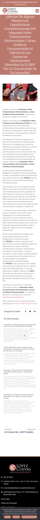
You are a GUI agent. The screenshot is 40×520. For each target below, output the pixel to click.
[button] (37, 11)
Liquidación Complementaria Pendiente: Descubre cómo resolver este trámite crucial (19, 396)
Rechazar (16, 517)
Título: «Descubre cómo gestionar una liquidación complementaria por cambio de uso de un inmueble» (19, 349)
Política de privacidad (29, 517)
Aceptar (7, 517)
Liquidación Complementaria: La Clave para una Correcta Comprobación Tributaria (20, 325)
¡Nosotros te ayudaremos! (13, 297)
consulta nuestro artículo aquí (25, 304)
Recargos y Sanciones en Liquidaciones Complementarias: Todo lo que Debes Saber (18, 372)
